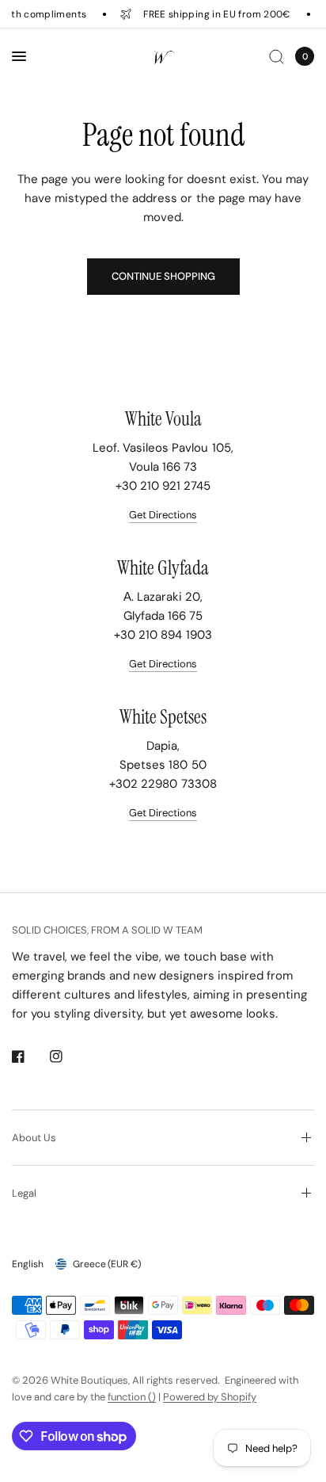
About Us (34, 1137)
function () (132, 1397)
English (28, 1264)
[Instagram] (67, 1056)
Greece (107, 1264)
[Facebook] (29, 1056)
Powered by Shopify (209, 1397)
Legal (24, 1193)
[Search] (276, 56)
